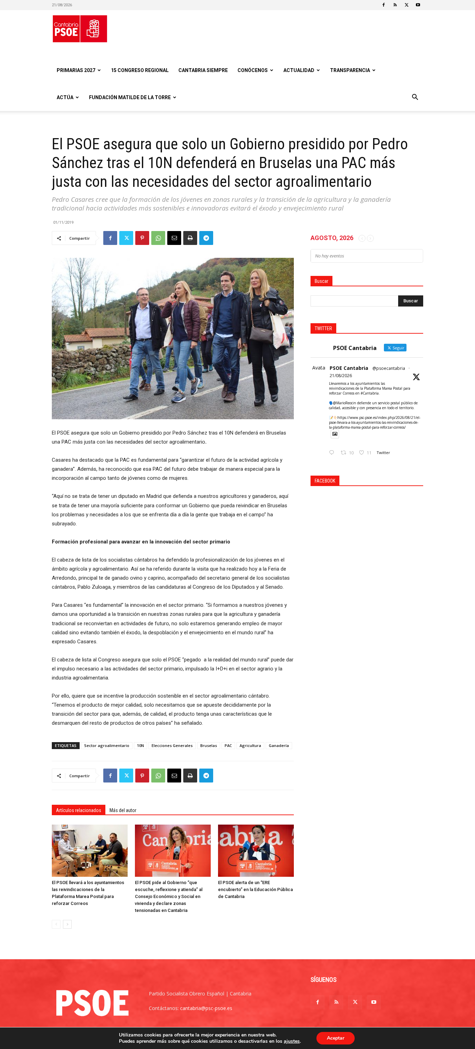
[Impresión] (190, 238)
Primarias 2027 (76, 70)
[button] (414, 98)
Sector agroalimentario (106, 745)
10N (140, 745)
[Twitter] (406, 5)
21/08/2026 (341, 376)
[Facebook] (383, 5)
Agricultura (250, 745)
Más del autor (123, 810)
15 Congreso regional (140, 70)
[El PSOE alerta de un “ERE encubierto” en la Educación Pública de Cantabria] (256, 851)
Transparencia (350, 70)
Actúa (65, 97)
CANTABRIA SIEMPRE (203, 70)
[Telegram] (206, 238)
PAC (228, 745)
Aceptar (335, 1038)
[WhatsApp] (158, 238)
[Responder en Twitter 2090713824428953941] (333, 452)
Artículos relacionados (78, 810)
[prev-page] (56, 924)
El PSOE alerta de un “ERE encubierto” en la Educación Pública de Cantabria (255, 889)
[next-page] (67, 924)
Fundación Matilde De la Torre (130, 97)
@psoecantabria (388, 368)
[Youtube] (418, 5)
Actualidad (298, 70)
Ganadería (279, 745)
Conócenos (253, 70)
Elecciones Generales (172, 745)
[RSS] (395, 5)
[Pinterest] (142, 238)
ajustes (292, 1041)
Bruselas (208, 745)
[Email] (174, 238)
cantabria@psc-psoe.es (206, 1008)
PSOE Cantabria (349, 368)
